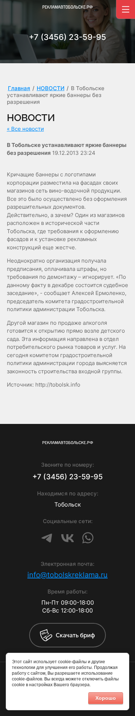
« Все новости (25, 128)
